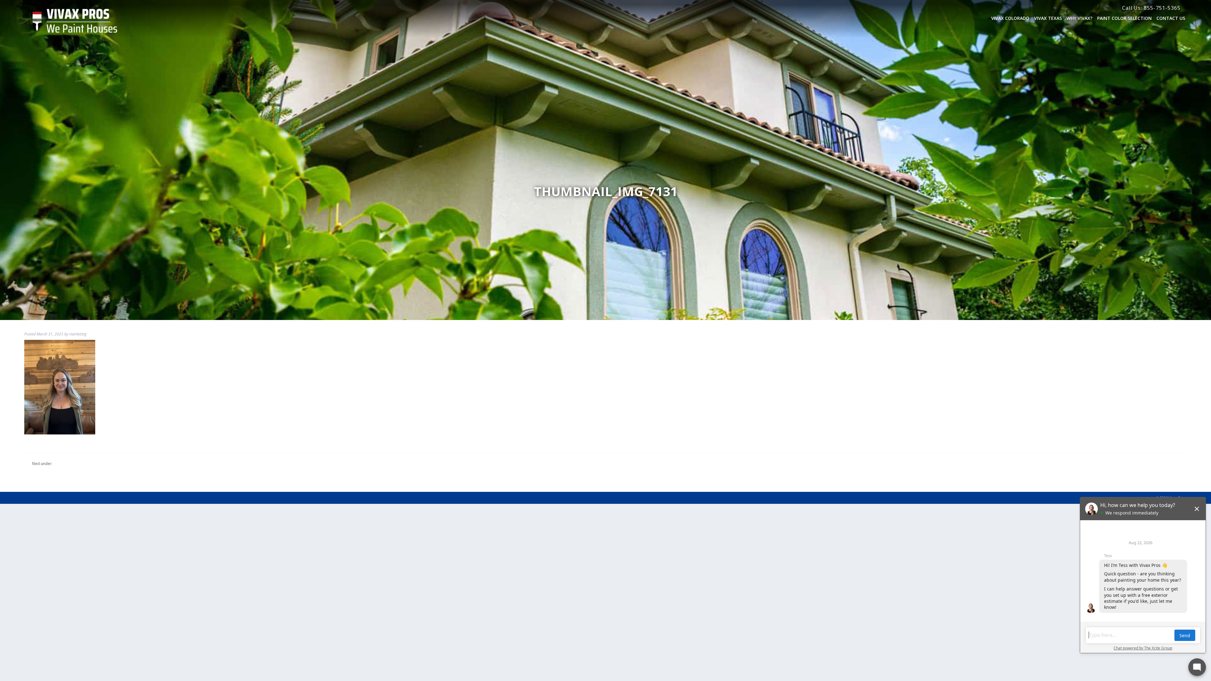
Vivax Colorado (1010, 18)
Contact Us (1170, 18)
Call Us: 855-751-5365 (1151, 7)
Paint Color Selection (1124, 18)
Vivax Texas (1048, 18)
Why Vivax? (1079, 18)
